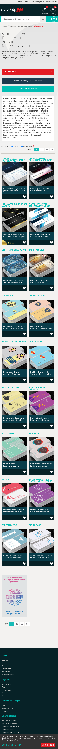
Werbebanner (7, 690)
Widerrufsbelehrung (9, 675)
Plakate (4, 693)
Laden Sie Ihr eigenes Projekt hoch (28, 81)
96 (52, 150)
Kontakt (19, 2)
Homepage (5, 26)
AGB (3, 666)
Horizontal (27, 147)
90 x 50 (7, 147)
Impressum (6, 672)
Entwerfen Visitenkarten (10, 726)
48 (41, 150)
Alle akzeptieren (48, 745)
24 (36, 150)
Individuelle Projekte (9, 721)
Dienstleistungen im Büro (25, 26)
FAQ (3, 705)
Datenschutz (6, 669)
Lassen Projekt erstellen (28, 89)
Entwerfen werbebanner (11, 732)
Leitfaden (27, 2)
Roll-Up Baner (7, 696)
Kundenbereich (51, 2)
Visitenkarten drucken (10, 723)
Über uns (5, 660)
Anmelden (5, 711)
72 (47, 150)
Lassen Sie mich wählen (11, 745)
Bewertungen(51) (38, 2)
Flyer (3, 687)
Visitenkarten (13, 26)
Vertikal (17, 147)
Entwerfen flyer (7, 729)
